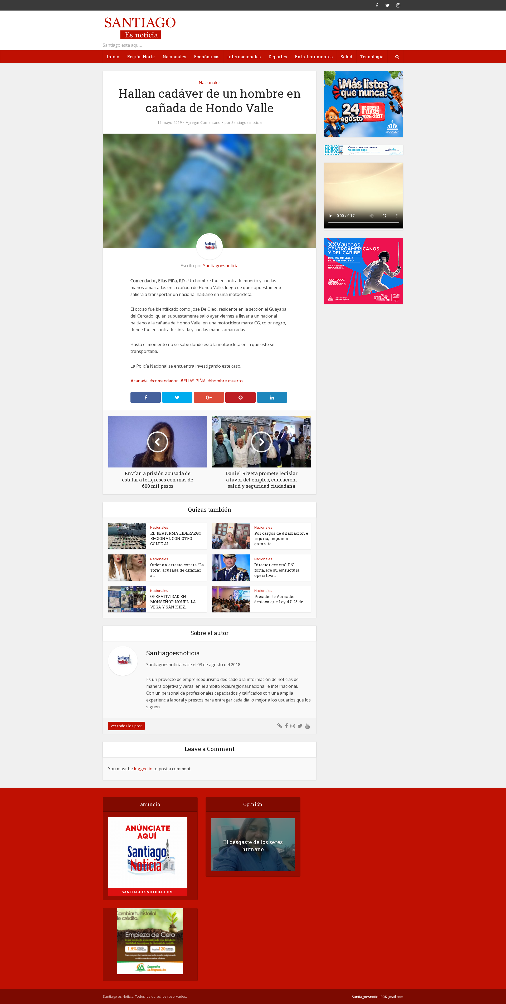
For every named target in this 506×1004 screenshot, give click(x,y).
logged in (143, 769)
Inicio (113, 56)
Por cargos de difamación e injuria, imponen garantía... (281, 538)
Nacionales (174, 56)
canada (141, 381)
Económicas (206, 56)
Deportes (278, 56)
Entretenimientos (314, 56)
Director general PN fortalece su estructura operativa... (277, 570)
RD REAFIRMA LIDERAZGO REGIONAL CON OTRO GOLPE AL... (175, 538)
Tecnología (371, 56)
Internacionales (244, 56)
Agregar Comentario (203, 122)
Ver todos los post (126, 725)
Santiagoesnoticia (246, 122)
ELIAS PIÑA (194, 381)
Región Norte (141, 56)
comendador (165, 381)
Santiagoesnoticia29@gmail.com (377, 996)
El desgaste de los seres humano (253, 845)
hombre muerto (227, 381)
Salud (346, 56)
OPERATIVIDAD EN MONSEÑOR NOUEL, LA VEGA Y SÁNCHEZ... (173, 602)
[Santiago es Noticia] (140, 27)
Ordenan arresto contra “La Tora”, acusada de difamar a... (177, 570)
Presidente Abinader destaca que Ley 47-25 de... (279, 599)
